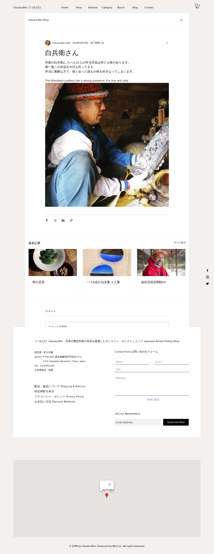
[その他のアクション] (167, 43)
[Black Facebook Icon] (207, 270)
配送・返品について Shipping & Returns (59, 386)
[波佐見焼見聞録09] (161, 262)
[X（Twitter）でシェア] (55, 220)
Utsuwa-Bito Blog (38, 19)
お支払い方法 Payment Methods (54, 401)
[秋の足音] (53, 262)
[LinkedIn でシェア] (63, 220)
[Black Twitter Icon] (207, 283)
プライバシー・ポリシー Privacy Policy (59, 396)
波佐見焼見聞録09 (153, 282)
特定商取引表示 (44, 391)
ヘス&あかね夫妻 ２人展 (103, 282)
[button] (197, 6)
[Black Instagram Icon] (207, 277)
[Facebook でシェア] (46, 220)
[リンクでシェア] (71, 220)
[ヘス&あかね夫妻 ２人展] (107, 262)
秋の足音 (39, 282)
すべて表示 (180, 242)
